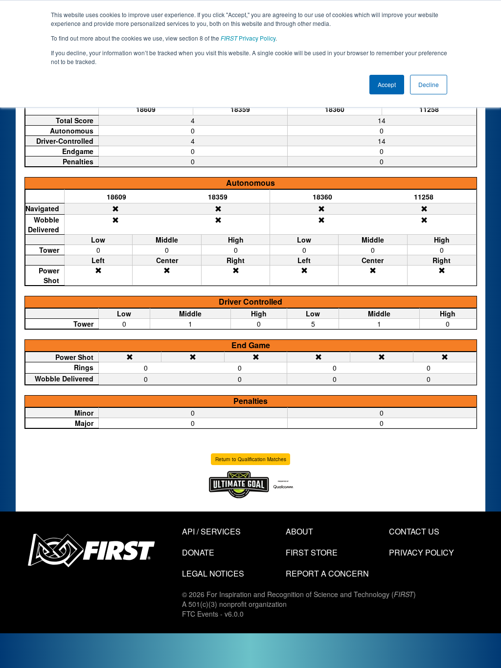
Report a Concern (327, 573)
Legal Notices (213, 573)
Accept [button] (387, 84)
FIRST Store (312, 552)
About (299, 531)
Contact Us (414, 531)
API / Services (211, 531)
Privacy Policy (248, 38)
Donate (198, 552)
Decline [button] (428, 84)
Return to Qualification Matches (250, 459)
